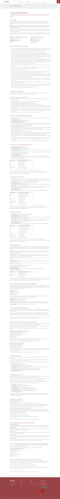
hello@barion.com (20, 347)
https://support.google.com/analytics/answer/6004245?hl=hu (17, 413)
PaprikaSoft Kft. (20, 269)
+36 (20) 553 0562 (12, 485)
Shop (37, 1)
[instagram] (54, 1)
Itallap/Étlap (21, 1)
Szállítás (32, 482)
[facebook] (53, 1)
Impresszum (28, 497)
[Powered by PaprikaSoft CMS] (48, 497)
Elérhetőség (43, 1)
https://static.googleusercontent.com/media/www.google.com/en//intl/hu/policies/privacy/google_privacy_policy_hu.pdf (25, 419)
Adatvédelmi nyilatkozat (24, 497)
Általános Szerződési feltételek (34, 483)
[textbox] (30, 13)
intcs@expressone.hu (20, 335)
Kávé (33, 1)
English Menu (28, 1)
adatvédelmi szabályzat (32, 341)
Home (16, 1)
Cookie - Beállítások (32, 497)
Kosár (31, 484)
